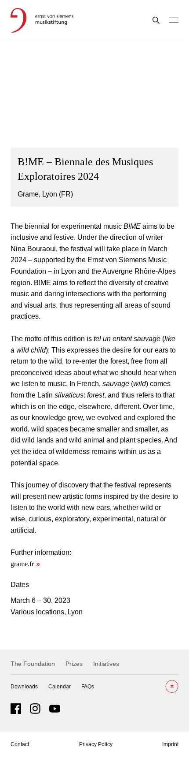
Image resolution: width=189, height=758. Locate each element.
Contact (20, 744)
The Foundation (33, 663)
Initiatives (106, 663)
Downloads (24, 687)
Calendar (59, 687)
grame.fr (22, 564)
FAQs (87, 687)
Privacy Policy (96, 744)
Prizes (74, 663)
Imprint (170, 744)
